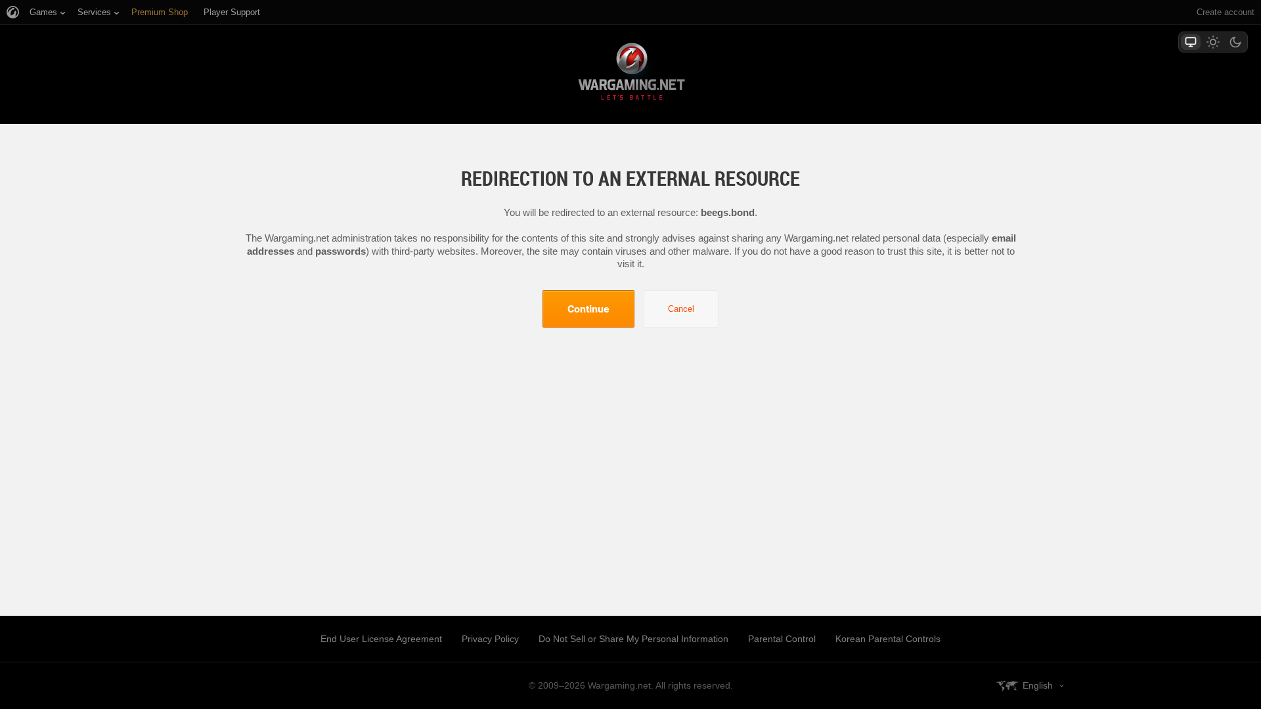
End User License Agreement (381, 639)
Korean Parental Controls (887, 639)
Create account (1225, 12)
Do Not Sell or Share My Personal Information (633, 639)
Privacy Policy (490, 639)
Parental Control (782, 639)
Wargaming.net (630, 74)
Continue (588, 308)
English (1038, 685)
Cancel (681, 309)
